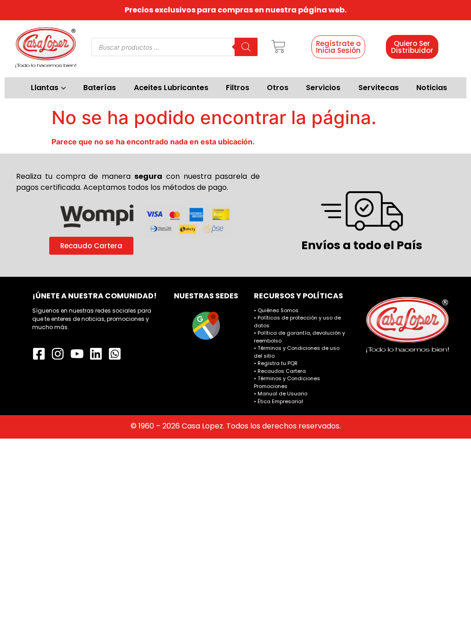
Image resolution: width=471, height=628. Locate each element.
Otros (277, 87)
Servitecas (378, 87)
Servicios (323, 87)
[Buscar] (246, 47)
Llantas (44, 87)
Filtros (237, 87)
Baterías (99, 87)
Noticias (431, 87)
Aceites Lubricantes (171, 87)
